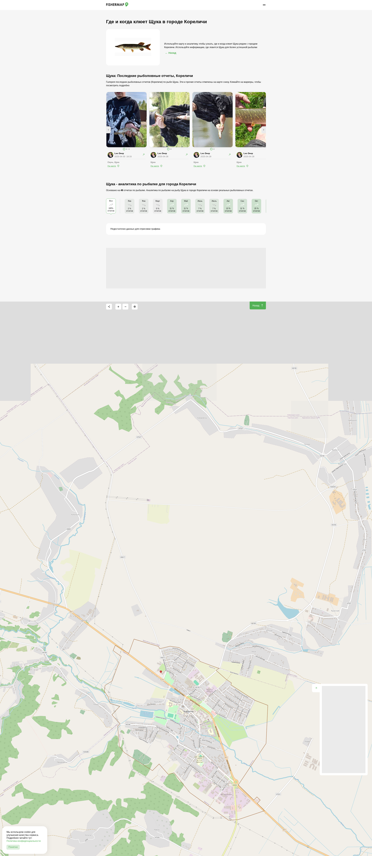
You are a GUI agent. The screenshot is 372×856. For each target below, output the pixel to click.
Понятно (13, 847)
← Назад (170, 52)
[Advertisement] (186, 268)
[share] (109, 306)
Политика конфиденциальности (24, 841)
